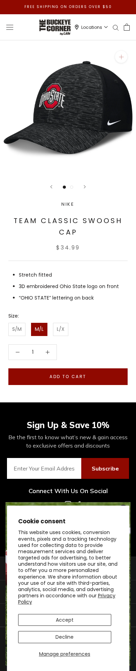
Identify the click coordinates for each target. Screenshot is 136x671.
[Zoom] (121, 57)
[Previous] (51, 186)
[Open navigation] (9, 27)
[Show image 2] (71, 187)
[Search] (116, 27)
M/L (39, 329)
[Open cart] (127, 27)
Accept (65, 619)
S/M (17, 329)
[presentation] (68, 108)
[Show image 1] (64, 187)
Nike (67, 204)
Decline (64, 636)
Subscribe (105, 468)
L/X (61, 329)
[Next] (85, 186)
